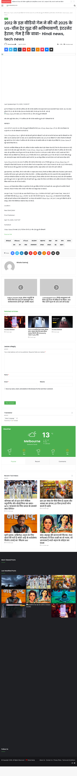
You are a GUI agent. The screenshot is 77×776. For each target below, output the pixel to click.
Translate (16, 420)
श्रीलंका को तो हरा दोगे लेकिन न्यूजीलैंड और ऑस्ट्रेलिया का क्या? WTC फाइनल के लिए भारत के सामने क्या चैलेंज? (20, 505)
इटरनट (43, 241)
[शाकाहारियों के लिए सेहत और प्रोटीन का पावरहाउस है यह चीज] (38, 674)
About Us (42, 760)
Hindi (9, 241)
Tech (11, 13)
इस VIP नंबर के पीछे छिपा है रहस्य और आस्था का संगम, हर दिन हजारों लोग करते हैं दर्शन (56, 503)
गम (62, 241)
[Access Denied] (14, 322)
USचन (35, 241)
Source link (8, 234)
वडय (49, 245)
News (17, 241)
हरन (62, 245)
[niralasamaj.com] (12, 5)
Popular (13, 461)
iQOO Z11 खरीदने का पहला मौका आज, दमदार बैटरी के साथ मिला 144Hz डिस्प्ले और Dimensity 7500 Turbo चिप (38, 332)
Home (7, 13)
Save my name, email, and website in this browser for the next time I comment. (29, 389)
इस (50, 241)
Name (6, 374)
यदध (42, 245)
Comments (62, 461)
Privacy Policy (57, 760)
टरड (69, 241)
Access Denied (9, 330)
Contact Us (49, 760)
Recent (37, 461)
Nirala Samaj (11, 44)
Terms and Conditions (68, 760)
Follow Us (4, 749)
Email (6, 382)
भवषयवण (34, 245)
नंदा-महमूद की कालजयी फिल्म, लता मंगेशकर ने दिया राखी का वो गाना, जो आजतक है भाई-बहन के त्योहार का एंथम (56, 539)
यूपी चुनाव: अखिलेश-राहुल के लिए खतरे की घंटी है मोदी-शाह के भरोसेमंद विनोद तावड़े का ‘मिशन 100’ (20, 538)
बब (26, 245)
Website (42, 382)
